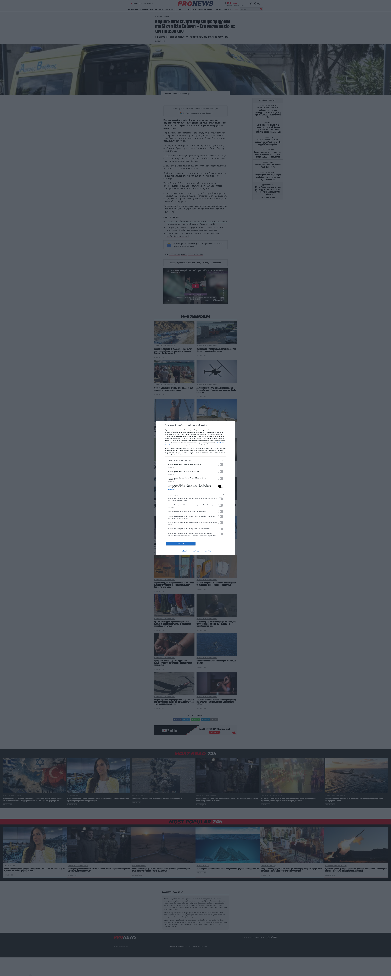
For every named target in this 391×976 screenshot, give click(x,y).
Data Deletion (184, 551)
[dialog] (195, 488)
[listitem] (195, 460)
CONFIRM (181, 544)
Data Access (195, 551)
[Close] (231, 425)
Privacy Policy (207, 551)
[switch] (220, 464)
